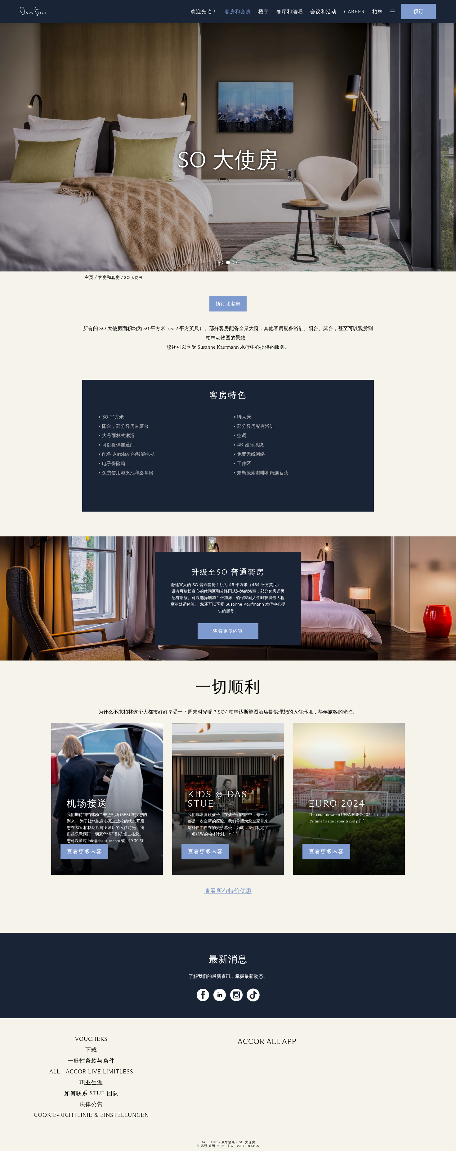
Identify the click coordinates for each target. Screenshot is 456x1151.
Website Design (244, 1146)
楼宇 (263, 12)
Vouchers (91, 1039)
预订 (418, 11)
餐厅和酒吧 (289, 12)
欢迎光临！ (204, 12)
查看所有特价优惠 (228, 890)
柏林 (377, 12)
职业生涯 (91, 1082)
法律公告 (91, 1104)
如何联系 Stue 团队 (91, 1093)
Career (354, 12)
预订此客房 (228, 304)
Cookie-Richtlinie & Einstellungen (91, 1115)
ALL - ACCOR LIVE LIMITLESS (91, 1071)
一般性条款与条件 (91, 1060)
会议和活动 (323, 12)
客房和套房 (238, 12)
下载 (91, 1049)
